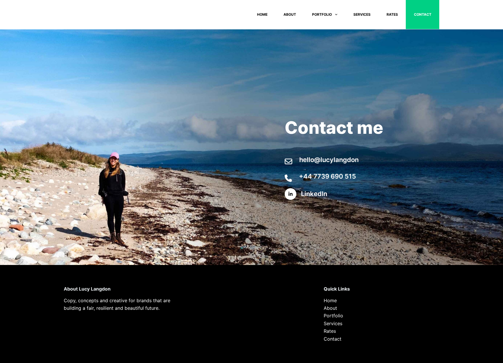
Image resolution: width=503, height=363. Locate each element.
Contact (422, 14)
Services (362, 14)
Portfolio (322, 14)
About (290, 14)
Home (262, 14)
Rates (392, 14)
